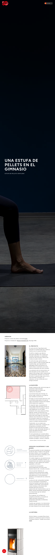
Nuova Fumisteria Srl (22, 340)
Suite (25, 338)
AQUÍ (30, 520)
